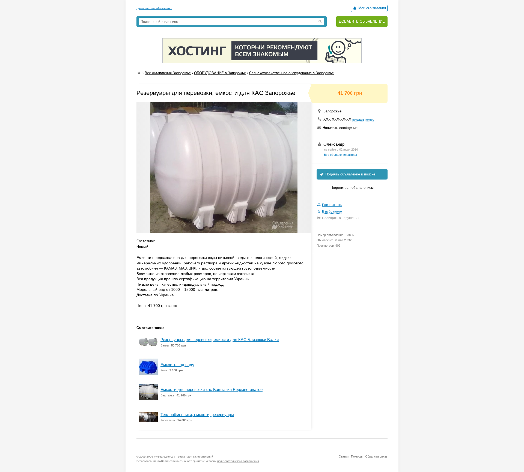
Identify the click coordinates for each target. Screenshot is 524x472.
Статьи (344, 456)
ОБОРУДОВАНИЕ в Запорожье (220, 73)
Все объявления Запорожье (168, 73)
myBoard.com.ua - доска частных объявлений (183, 456)
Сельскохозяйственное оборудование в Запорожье (291, 73)
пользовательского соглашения (238, 460)
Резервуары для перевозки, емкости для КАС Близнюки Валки (219, 339)
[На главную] (138, 73)
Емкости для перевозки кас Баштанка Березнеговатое (211, 389)
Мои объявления (371, 8)
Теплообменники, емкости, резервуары (197, 414)
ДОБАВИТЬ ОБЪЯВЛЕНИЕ (362, 21)
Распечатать (332, 205)
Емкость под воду (177, 364)
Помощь (357, 456)
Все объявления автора (340, 154)
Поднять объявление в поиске (349, 174)
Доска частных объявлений (154, 8)
